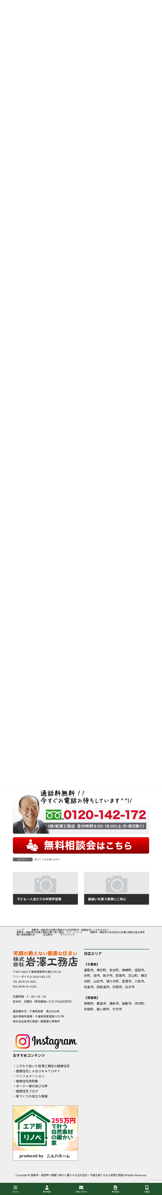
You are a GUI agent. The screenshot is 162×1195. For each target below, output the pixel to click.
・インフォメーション (28, 1076)
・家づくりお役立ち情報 (30, 1096)
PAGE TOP (155, 1177)
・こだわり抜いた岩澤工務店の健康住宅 (41, 1066)
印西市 (117, 987)
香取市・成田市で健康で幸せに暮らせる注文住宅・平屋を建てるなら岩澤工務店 (77, 1175)
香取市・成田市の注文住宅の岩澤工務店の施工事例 (117, 932)
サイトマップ (67, 934)
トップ (20, 929)
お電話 (147, 1191)
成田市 (139, 970)
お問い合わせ (81, 1191)
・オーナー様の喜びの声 (30, 1086)
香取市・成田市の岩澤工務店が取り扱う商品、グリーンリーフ (49, 932)
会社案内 (48, 934)
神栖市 (88, 1003)
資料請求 (116, 1191)
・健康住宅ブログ (25, 1091)
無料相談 (47, 1191)
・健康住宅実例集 (25, 1081)
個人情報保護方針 (25, 934)
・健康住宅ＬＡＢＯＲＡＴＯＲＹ (36, 1071)
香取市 (88, 970)
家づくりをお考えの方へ (48, 859)
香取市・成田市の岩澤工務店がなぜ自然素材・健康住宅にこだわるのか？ (70, 929)
